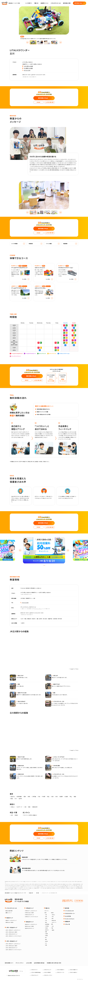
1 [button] (44, 565)
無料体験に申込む (78, 3)
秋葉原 (61, 796)
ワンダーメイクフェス (69, 919)
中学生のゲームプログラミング (31, 910)
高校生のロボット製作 (29, 926)
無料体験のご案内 (67, 3)
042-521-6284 (27, 70)
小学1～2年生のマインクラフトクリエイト (13, 936)
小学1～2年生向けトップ (11, 927)
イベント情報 (49, 243)
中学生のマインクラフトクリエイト (31, 916)
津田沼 (16, 815)
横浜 (29, 807)
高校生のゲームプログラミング (31, 924)
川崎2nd (12, 807)
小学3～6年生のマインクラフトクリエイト (13, 949)
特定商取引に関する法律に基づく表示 (54, 963)
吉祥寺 (22, 623)
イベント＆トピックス (69, 910)
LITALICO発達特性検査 (35, 972)
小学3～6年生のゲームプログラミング (13, 943)
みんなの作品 (68, 916)
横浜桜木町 (34, 807)
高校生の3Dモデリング (29, 928)
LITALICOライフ (34, 969)
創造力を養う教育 (9, 910)
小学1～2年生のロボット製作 (11, 932)
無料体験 (67, 908)
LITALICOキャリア (34, 975)
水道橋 (66, 796)
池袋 (52, 796)
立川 (16, 798)
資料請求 (38, 102)
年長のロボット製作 (9, 922)
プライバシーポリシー (38, 608)
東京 (45, 912)
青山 (48, 796)
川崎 (25, 807)
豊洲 (25, 796)
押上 (71, 796)
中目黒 (43, 796)
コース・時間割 (14, 243)
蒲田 (75, 796)
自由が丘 (13, 796)
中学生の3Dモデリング (29, 914)
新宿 (29, 796)
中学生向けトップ (29, 908)
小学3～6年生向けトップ (11, 941)
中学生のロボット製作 (29, 912)
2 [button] (45, 565)
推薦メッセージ (9, 912)
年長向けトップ (9, 917)
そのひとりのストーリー (70, 913)
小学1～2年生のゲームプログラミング (13, 930)
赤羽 (56, 796)
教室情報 (65, 243)
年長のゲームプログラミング (11, 920)
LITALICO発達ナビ (60, 969)
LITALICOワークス (60, 972)
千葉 (52, 928)
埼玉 (52, 924)
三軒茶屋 (34, 796)
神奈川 (52, 912)
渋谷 (39, 796)
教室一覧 (47, 908)
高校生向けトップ (29, 921)
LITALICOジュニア (47, 969)
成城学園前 (19, 796)
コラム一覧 (67, 924)
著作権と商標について (9, 963)
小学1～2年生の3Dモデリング (11, 934)
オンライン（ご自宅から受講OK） (30, 815)
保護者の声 (67, 921)
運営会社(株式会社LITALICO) (14, 975)
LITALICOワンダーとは (56, 3)
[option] (44, 22)
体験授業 (31, 243)
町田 (12, 798)
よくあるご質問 (29, 963)
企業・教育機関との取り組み (39, 963)
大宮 (12, 815)
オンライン (47, 910)
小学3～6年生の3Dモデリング (11, 947)
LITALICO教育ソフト (74, 969)
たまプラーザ (19, 807)
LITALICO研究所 (47, 972)
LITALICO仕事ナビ (73, 972)
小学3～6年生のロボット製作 (11, 945)
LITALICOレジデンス (48, 975)
